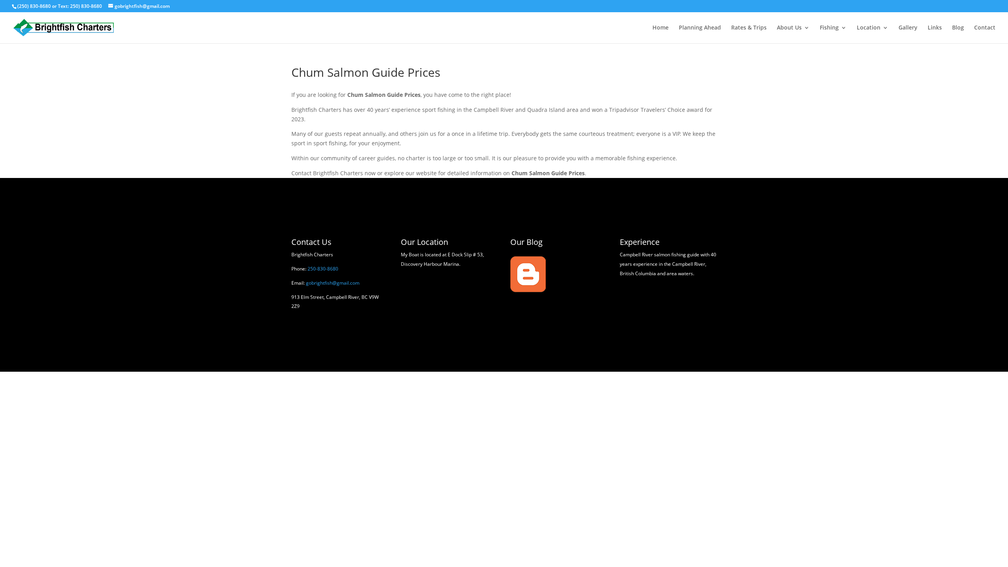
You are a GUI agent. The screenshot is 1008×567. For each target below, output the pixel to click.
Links (935, 28)
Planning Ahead (700, 28)
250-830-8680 (323, 268)
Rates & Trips (749, 28)
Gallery (908, 28)
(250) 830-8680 (34, 6)
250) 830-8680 (86, 6)
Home (660, 28)
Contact (984, 28)
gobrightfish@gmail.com (332, 283)
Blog (958, 28)
